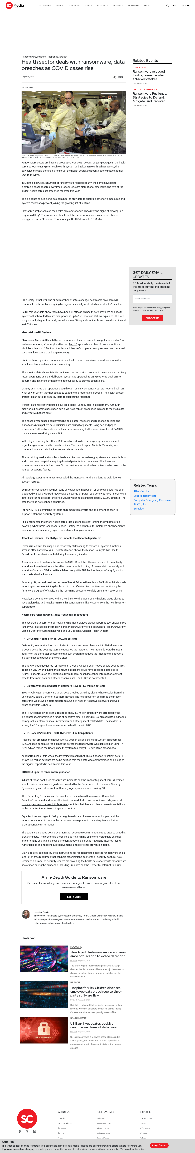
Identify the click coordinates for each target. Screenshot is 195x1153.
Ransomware (29, 56)
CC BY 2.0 (74, 157)
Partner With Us (103, 1138)
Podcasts (143, 1138)
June (116, 743)
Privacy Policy (158, 310)
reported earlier (33, 755)
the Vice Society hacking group (96, 598)
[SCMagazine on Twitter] (27, 1131)
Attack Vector (141, 491)
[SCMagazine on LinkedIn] (34, 1131)
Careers (61, 1133)
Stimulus (139, 508)
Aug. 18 (100, 788)
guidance (32, 832)
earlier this (28, 700)
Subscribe (152, 318)
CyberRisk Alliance (65, 1123)
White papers (145, 1128)
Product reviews (146, 1118)
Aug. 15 (73, 344)
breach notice (94, 665)
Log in (174, 6)
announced (70, 340)
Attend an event (103, 1128)
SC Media (61, 1118)
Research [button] (118, 5)
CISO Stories (44, 5)
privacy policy (112, 1149)
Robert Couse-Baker (49, 157)
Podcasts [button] (102, 5)
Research (143, 1123)
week (37, 700)
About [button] (147, 5)
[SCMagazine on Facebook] (20, 1131)
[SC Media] (15, 5)
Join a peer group (103, 1133)
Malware (76, 946)
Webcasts (143, 1133)
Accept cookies (159, 1145)
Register (185, 6)
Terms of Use (144, 310)
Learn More (74, 896)
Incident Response (47, 56)
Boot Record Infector (145, 495)
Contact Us (62, 1128)
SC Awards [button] (133, 5)
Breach (63, 56)
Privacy (60, 1138)
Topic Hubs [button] (74, 5)
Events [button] (88, 5)
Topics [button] (59, 5)
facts (37, 800)
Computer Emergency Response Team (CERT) (152, 502)
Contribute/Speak (104, 1123)
